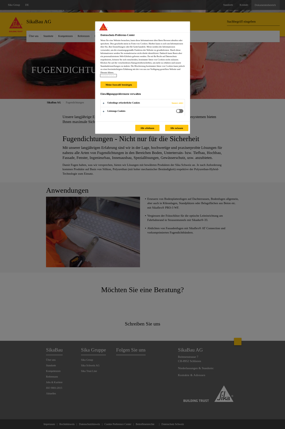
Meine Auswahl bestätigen (119, 84)
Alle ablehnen (147, 128)
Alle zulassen (176, 128)
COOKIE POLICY (108, 75)
